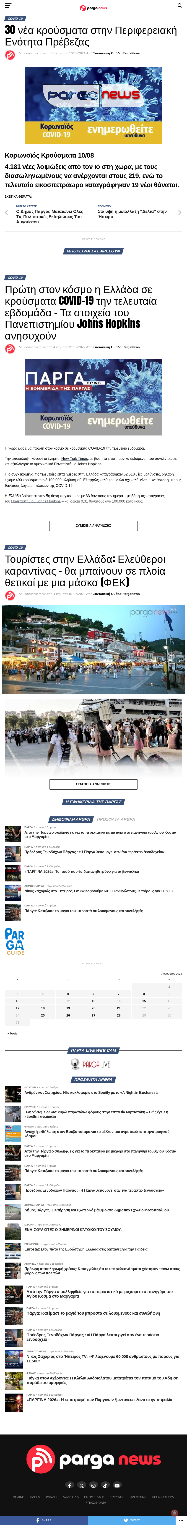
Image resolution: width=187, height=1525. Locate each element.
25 (43, 1015)
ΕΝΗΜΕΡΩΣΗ (94, 1497)
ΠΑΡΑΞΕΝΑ (138, 1497)
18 (43, 1008)
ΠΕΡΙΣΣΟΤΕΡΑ (163, 1497)
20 (93, 1008)
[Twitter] (81, 1484)
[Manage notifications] (174, 1513)
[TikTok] (105, 1484)
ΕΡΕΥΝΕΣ (117, 1497)
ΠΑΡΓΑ (35, 1497)
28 (119, 1015)
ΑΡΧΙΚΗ (18, 1497)
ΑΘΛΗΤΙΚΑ (71, 1497)
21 (119, 1008)
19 (68, 1008)
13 (93, 1001)
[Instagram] (93, 1484)
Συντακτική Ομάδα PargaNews (116, 53)
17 (17, 1008)
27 (93, 1015)
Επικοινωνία (96, 1503)
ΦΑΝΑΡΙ (51, 1497)
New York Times (74, 459)
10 (17, 1001)
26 (68, 1015)
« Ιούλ (12, 1033)
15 (144, 1001)
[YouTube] (117, 1484)
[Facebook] (69, 1484)
